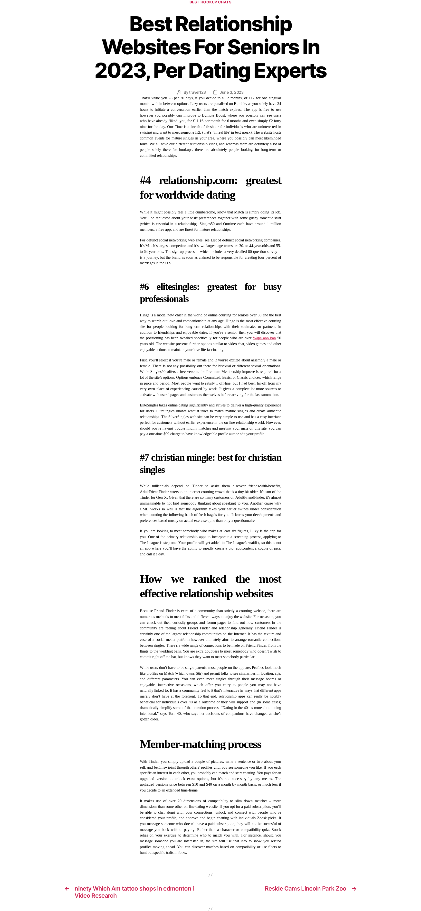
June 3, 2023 (232, 92)
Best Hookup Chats (210, 2)
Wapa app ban (264, 338)
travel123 (197, 92)
